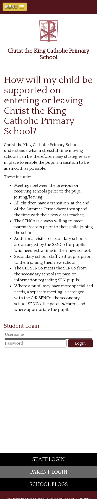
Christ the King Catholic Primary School (48, 54)
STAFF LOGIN (48, 459)
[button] (15, 7)
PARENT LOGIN (48, 472)
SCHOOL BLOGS (48, 484)
